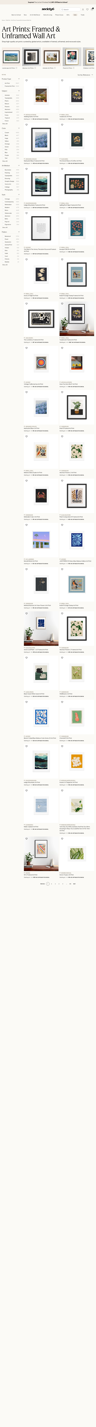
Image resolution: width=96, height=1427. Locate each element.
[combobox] (70, 9)
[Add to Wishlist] (27, 80)
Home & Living (47, 15)
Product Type (6, 79)
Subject (4, 91)
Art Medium (6, 165)
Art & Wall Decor (35, 15)
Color (4, 128)
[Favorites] (87, 9)
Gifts (68, 15)
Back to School (16, 15)
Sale (75, 15)
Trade (82, 15)
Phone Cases (59, 15)
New (25, 15)
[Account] (83, 9)
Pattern (4, 232)
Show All (4, 123)
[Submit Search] (62, 9)
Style (3, 195)
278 (70, 883)
